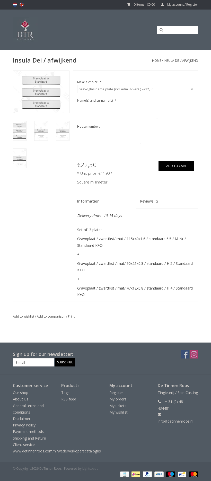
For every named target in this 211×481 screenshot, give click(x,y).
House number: (88, 126)
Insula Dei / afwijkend (181, 60)
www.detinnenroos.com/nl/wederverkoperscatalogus (57, 451)
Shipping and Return (29, 438)
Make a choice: (89, 82)
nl (15, 5)
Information (88, 201)
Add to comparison (51, 316)
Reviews (149, 201)
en (22, 5)
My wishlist (118, 412)
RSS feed (68, 399)
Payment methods (28, 431)
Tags (65, 392)
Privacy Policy (24, 425)
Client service (24, 444)
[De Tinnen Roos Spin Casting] (46, 29)
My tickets (117, 405)
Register (116, 392)
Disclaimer (21, 418)
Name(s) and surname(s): (96, 100)
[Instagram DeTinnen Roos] (194, 354)
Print (71, 316)
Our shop (20, 392)
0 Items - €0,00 (144, 4)
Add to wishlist (23, 316)
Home (156, 60)
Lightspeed (90, 468)
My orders (117, 399)
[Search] (159, 30)
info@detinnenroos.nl (175, 421)
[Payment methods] (124, 474)
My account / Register (182, 4)
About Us (20, 399)
